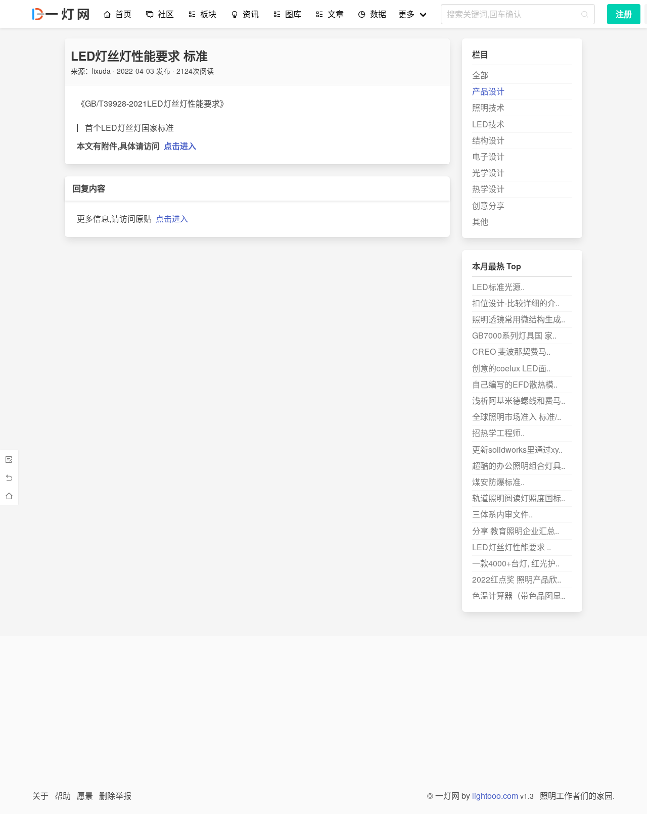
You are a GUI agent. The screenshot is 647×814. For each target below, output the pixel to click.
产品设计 (488, 91)
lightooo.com (495, 795)
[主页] (9, 496)
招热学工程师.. (498, 433)
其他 (480, 221)
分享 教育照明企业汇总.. (515, 531)
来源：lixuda (91, 71)
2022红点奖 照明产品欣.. (516, 579)
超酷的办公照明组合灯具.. (518, 465)
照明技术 (488, 107)
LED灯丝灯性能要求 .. (511, 547)
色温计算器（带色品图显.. (518, 595)
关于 (40, 795)
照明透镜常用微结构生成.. (518, 319)
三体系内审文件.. (502, 514)
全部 (480, 75)
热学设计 (488, 189)
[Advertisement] (323, 719)
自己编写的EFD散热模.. (515, 384)
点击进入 (180, 146)
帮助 (63, 795)
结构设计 (488, 140)
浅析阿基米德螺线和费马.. (518, 400)
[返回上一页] (9, 477)
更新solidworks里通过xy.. (517, 449)
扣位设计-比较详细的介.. (516, 303)
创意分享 (488, 205)
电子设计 (488, 156)
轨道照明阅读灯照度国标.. (518, 498)
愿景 (85, 795)
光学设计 (488, 172)
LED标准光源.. (498, 287)
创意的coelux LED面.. (511, 368)
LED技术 (488, 124)
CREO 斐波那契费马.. (511, 351)
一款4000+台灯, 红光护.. (516, 563)
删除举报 (115, 795)
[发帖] (9, 459)
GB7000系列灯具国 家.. (514, 335)
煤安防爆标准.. (498, 482)
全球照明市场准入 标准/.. (516, 416)
